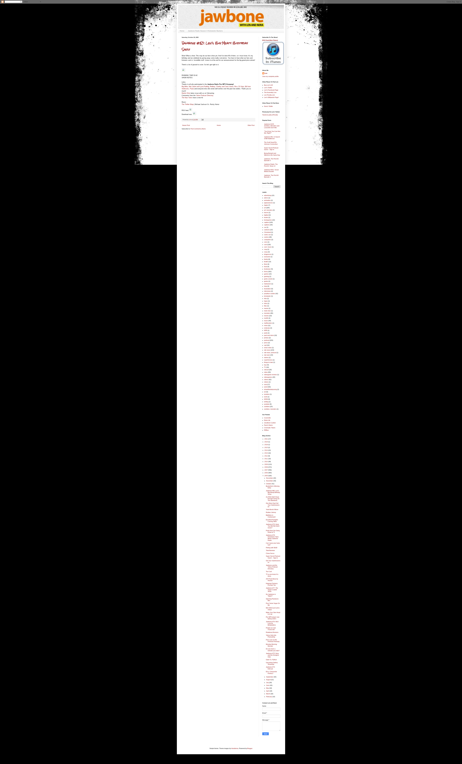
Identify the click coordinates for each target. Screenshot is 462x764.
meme (266, 308)
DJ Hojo (241, 86)
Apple (266, 205)
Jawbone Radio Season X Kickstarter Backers (205, 31)
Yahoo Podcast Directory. (205, 95)
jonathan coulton (269, 293)
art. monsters (268, 210)
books (266, 217)
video (266, 372)
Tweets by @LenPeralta (270, 115)
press (266, 343)
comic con (267, 235)
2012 (266, 456)
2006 (266, 473)
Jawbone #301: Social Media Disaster (271, 170)
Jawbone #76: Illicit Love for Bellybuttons (272, 623)
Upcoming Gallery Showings (272, 663)
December (269, 478)
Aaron (231, 86)
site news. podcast (270, 352)
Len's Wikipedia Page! (271, 97)
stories (266, 357)
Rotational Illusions (272, 632)
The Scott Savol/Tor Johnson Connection (271, 143)
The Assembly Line (270, 92)
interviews (267, 291)
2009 (266, 464)
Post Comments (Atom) (198, 129)
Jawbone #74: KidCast (270, 668)
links (265, 303)
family (266, 259)
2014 (266, 450)
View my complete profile (270, 76)
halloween (267, 284)
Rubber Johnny (271, 512)
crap (265, 249)
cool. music (267, 247)
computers (267, 239)
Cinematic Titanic (269, 428)
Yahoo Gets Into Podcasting (271, 636)
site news (267, 350)
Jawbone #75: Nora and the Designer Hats (272, 655)
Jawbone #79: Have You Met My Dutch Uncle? (272, 526)
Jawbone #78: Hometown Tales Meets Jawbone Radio (272, 537)
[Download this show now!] (194, 114)
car (265, 227)
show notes (268, 348)
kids (265, 298)
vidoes (266, 382)
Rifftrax (266, 430)
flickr (265, 264)
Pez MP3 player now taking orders (272, 618)
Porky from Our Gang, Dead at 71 (273, 531)
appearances (268, 203)
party (265, 333)
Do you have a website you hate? (273, 649)
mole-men (267, 311)
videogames (268, 377)
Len (266, 73)
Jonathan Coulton (270, 423)
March (268, 694)
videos (266, 379)
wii (265, 392)
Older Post (251, 125)
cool (265, 244)
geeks (266, 281)
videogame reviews (270, 374)
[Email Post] (202, 119)
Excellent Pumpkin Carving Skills (272, 520)
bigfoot (266, 215)
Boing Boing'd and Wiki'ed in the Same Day (272, 154)
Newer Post (186, 125)
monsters (267, 313)
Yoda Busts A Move (272, 509)
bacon (266, 212)
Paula (192, 89)
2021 (266, 439)
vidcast (266, 370)
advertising (267, 195)
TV (265, 367)
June (268, 685)
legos (266, 301)
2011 (266, 459)
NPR (265, 330)
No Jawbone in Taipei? (271, 595)
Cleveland (267, 232)
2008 (266, 467)
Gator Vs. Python (271, 660)
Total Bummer (270, 550)
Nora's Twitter (268, 106)
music (266, 321)
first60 (266, 262)
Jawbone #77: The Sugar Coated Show (272, 589)
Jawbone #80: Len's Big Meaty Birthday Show (273, 492)
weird (266, 387)
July (267, 682)
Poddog (206, 86)
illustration (267, 289)
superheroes (268, 360)
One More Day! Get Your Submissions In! (272, 505)
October (269, 484)
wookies (267, 394)
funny (266, 271)
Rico (235, 86)
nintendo (267, 328)
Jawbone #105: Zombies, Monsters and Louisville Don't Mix (271, 125)
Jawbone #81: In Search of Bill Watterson (272, 137)
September (270, 677)
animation (267, 200)
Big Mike (185, 86)
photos (266, 338)
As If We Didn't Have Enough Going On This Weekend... (272, 498)
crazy (266, 252)
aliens (266, 198)
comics (266, 237)
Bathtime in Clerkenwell (271, 516)
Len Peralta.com (269, 95)
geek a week (268, 279)
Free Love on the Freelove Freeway (272, 640)
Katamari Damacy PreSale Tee (272, 584)
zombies (267, 406)
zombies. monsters (270, 409)
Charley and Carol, (222, 86)
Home (182, 31)
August (268, 680)
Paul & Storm (268, 425)
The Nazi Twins (187, 98)
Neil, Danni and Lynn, (196, 86)
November (269, 481)
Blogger (249, 748)
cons (265, 242)
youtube (266, 404)
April (268, 691)
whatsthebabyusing (270, 389)
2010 (266, 461)
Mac (265, 306)
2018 (266, 444)
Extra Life (267, 420)
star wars (267, 355)
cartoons (267, 230)
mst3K (266, 318)
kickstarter (267, 296)
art (265, 208)
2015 (266, 447)
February (269, 697)
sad (265, 345)
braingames (268, 220)
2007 (266, 470)
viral (265, 384)
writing (266, 402)
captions (267, 225)
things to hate (268, 362)
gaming (266, 276)
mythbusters (268, 323)
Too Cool (269, 571)
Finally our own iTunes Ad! (271, 628)
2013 (266, 453)
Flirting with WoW (271, 548)
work (265, 397)
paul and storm (269, 335)
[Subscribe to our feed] (190, 110)
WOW (266, 399)
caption (266, 222)
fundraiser (267, 269)
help (265, 286)
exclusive (267, 257)
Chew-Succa (270, 553)
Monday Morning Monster (271, 645)
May (267, 688)
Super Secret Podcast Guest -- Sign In (271, 148)
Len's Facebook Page (271, 90)
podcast (266, 340)
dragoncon (267, 254)
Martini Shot (186, 93)
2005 (266, 476)
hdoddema (234, 748)
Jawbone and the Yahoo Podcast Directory (272, 567)
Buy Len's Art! (268, 85)
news (266, 325)
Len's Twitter (268, 88)
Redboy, (212, 86)
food (265, 266)
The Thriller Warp (188, 104)
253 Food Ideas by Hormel (272, 579)
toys (265, 365)
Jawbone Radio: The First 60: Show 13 (271, 165)
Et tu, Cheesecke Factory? (271, 672)
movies (266, 316)
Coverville (267, 418)
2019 (266, 442)
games (266, 274)
